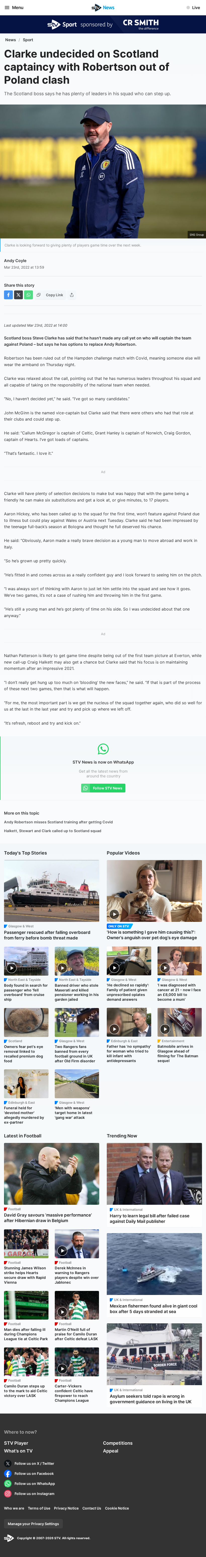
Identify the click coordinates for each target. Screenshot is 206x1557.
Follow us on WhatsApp (35, 1483)
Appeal (110, 1450)
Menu (17, 7)
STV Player (16, 1443)
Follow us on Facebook (34, 1473)
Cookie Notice (117, 1508)
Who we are (14, 1508)
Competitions (118, 1443)
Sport (28, 39)
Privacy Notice (66, 1508)
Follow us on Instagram (35, 1493)
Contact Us (91, 1508)
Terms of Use (39, 1508)
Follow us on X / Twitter (34, 1463)
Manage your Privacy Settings (33, 1524)
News (10, 39)
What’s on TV (18, 1450)
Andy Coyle (15, 260)
